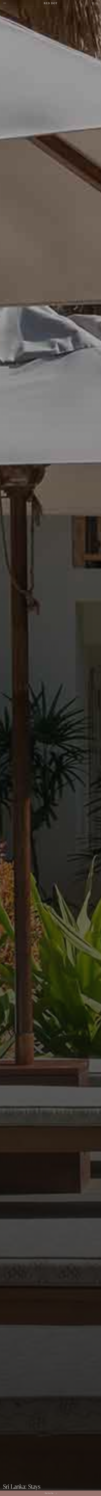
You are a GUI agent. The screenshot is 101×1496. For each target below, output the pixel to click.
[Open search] (96, 3)
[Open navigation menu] (4, 3)
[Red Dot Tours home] (50, 3)
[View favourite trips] (92, 3)
